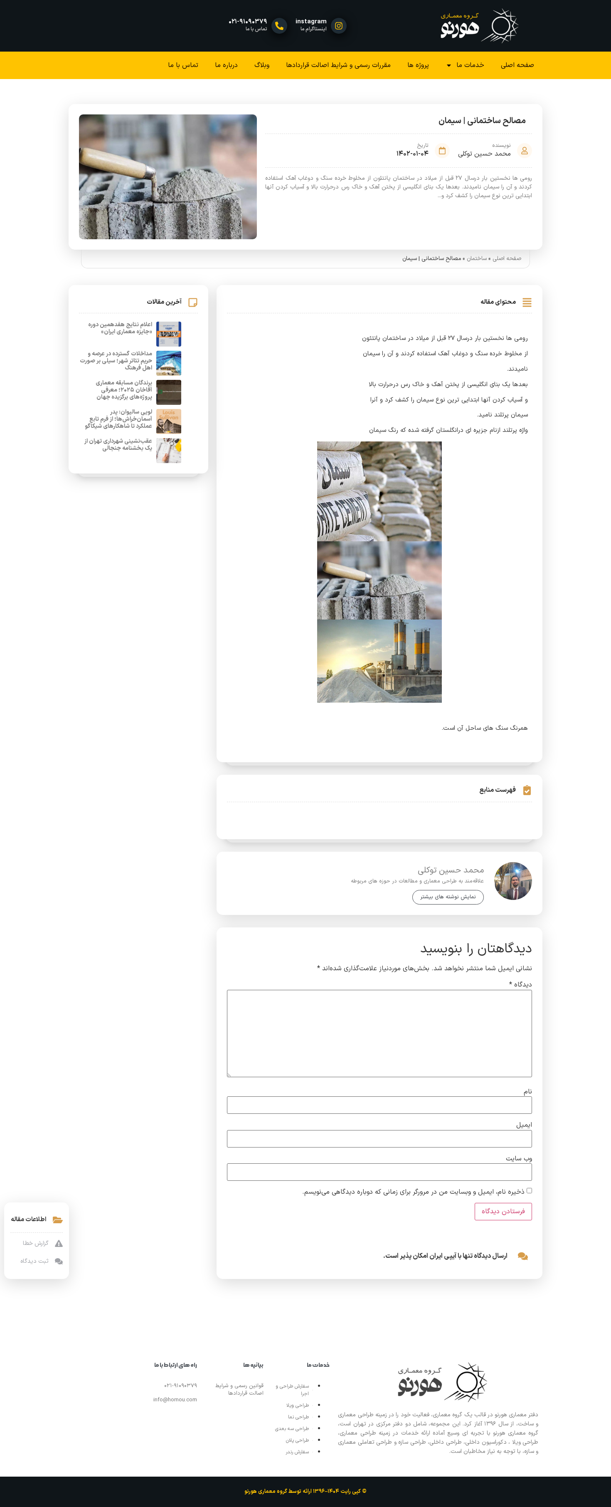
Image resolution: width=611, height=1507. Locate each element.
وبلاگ (261, 65)
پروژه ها (418, 65)
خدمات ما (470, 65)
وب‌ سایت (519, 1158)
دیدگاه (520, 985)
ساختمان (477, 258)
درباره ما (226, 65)
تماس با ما (183, 65)
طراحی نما (298, 1417)
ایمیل (524, 1125)
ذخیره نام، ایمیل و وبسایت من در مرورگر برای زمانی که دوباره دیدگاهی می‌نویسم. (413, 1192)
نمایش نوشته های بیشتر (448, 897)
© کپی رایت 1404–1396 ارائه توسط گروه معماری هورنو (305, 1491)
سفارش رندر (297, 1452)
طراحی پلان (297, 1440)
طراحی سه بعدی (292, 1429)
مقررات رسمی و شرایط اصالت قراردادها (338, 65)
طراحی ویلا (297, 1405)
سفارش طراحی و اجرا (292, 1390)
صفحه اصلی (517, 65)
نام (528, 1091)
